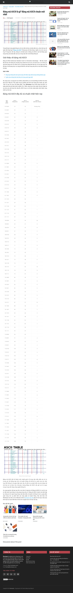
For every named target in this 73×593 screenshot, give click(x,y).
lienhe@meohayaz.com (11, 567)
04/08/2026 (60, 14)
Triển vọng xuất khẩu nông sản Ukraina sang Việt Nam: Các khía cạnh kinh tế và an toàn (63, 40)
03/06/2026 (60, 49)
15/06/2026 (60, 35)
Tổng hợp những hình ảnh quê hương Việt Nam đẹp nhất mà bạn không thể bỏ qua (25, 74)
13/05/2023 (17, 17)
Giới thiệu (28, 558)
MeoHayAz (12, 588)
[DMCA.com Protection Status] (8, 579)
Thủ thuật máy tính (19, 6)
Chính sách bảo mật (30, 562)
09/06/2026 (60, 43)
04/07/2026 (60, 29)
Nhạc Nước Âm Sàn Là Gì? (55, 556)
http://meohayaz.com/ (13, 565)
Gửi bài (27, 559)
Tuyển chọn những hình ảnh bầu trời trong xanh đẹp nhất (19, 77)
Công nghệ (11, 6)
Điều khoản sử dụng (30, 561)
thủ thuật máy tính (29, 497)
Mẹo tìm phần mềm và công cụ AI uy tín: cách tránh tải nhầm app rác (63, 27)
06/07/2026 (60, 22)
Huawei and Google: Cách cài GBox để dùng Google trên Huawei (63, 19)
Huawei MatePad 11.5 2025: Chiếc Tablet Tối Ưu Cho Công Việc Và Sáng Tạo (63, 54)
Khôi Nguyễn (10, 17)
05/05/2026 (60, 57)
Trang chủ (5, 6)
